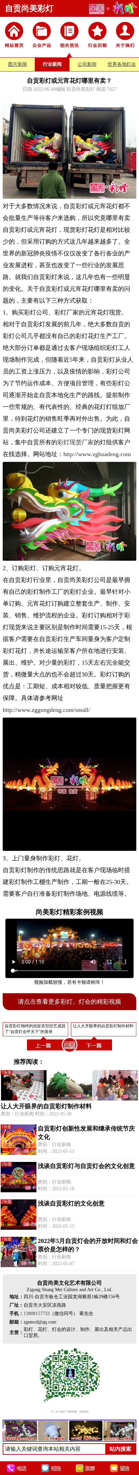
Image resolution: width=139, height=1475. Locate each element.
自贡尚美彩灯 (29, 8)
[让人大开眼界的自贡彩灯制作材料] (95, 1051)
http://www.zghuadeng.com (97, 454)
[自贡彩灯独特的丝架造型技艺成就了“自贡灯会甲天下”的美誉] (44, 1051)
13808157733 (37, 1313)
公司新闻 (87, 64)
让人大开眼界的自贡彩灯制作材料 (46, 1106)
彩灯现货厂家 (75, 442)
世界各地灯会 (122, 64)
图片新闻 (17, 64)
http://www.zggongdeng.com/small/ (46, 709)
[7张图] (69, 1099)
